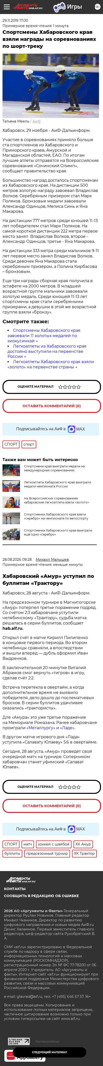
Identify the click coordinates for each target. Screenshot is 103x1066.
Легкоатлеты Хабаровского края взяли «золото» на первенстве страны (51, 364)
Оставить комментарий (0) (51, 406)
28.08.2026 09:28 (17, 559)
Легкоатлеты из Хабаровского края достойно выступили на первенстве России (47, 351)
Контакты (15, 889)
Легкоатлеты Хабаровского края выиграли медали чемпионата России (57, 484)
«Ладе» (67, 727)
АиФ (36, 121)
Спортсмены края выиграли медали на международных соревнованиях (54, 468)
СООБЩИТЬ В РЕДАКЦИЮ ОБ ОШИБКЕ (41, 896)
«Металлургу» (40, 727)
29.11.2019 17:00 (15, 20)
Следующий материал (49, 1052)
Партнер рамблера (47, 1041)
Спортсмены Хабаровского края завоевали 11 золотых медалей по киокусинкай (44, 335)
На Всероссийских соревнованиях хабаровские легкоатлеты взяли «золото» (56, 500)
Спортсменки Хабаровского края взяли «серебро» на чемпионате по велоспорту (56, 516)
